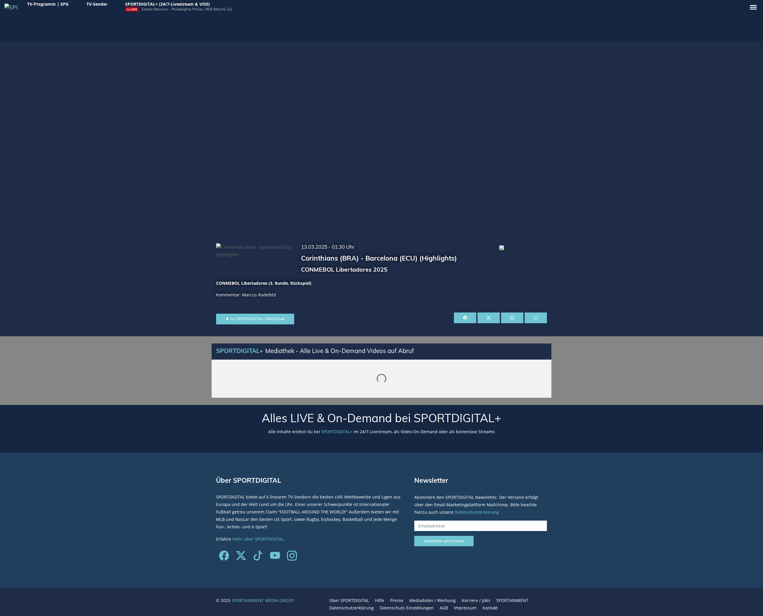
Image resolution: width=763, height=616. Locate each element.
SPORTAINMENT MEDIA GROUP (263, 600)
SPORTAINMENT (512, 600)
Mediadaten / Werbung (432, 600)
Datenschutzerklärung (477, 512)
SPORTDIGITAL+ (336, 431)
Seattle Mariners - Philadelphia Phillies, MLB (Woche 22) (187, 9)
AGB (444, 608)
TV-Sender (96, 4)
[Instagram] (292, 558)
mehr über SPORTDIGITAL (257, 539)
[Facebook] (224, 558)
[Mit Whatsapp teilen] (512, 317)
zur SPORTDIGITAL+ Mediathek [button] (257, 318)
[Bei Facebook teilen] (465, 317)
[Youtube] (275, 558)
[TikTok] (258, 558)
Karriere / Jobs (476, 600)
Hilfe (379, 600)
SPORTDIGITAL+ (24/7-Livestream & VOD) (167, 4)
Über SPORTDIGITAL (349, 600)
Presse (396, 600)
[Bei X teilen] (488, 317)
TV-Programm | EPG (48, 4)
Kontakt (490, 608)
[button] (753, 7)
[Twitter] (241, 558)
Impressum (465, 608)
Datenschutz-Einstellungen (407, 608)
